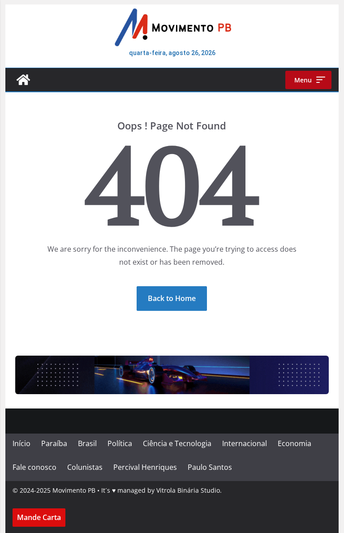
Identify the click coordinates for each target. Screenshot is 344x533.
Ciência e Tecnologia (177, 443)
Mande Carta (39, 517)
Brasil (87, 443)
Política (120, 443)
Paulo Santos (210, 467)
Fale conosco (34, 467)
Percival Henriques (145, 467)
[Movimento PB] (23, 80)
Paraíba (54, 443)
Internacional (244, 443)
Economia (294, 443)
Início (21, 443)
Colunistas (85, 467)
